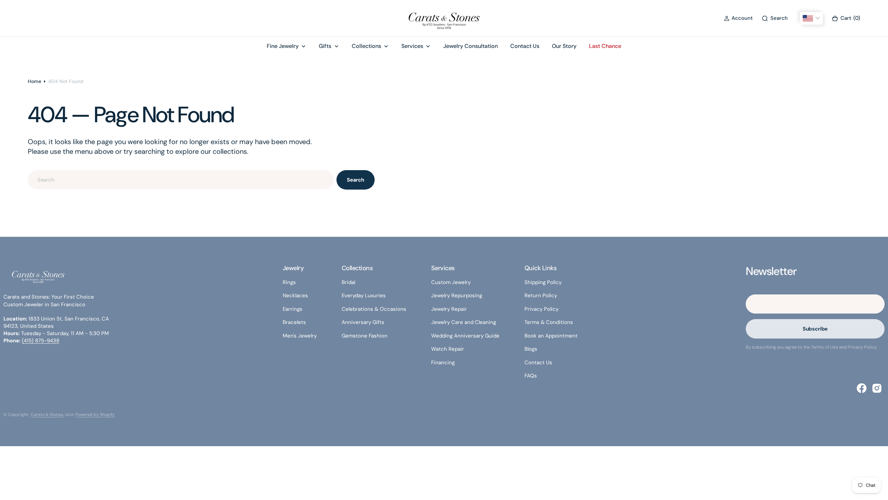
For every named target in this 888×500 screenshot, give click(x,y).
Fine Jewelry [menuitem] (283, 46)
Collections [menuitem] (366, 46)
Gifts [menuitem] (325, 46)
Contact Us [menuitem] (524, 46)
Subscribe (815, 328)
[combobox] (181, 179)
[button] (738, 18)
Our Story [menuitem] (564, 46)
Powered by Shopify (95, 414)
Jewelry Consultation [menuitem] (470, 46)
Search (355, 179)
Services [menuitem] (412, 46)
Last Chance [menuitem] (605, 46)
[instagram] (877, 388)
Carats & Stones (47, 414)
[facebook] (861, 388)
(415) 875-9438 (40, 340)
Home (34, 81)
